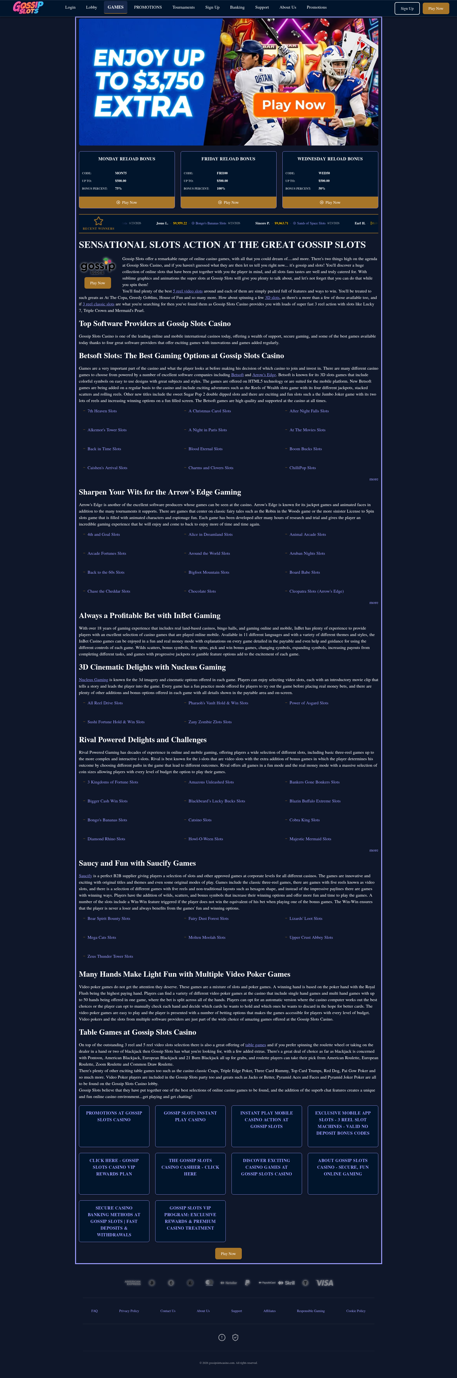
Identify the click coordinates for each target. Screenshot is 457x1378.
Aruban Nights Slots (307, 553)
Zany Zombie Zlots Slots (210, 721)
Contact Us (167, 1310)
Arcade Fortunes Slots (107, 553)
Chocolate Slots (202, 591)
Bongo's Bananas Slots (185, 223)
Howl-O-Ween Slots (206, 838)
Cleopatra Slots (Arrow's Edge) (317, 591)
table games (255, 1044)
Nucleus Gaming (93, 679)
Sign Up (212, 7)
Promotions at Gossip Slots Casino (114, 1116)
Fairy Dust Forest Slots (209, 918)
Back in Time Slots (104, 448)
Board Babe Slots (305, 572)
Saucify (85, 875)
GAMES (116, 7)
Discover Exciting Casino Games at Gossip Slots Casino (266, 1167)
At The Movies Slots (308, 429)
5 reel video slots (188, 291)
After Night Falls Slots (309, 411)
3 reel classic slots (98, 304)
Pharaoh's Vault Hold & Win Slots (218, 703)
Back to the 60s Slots (106, 572)
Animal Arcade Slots (308, 534)
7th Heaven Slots (102, 411)
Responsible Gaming (311, 1310)
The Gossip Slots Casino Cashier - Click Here (190, 1167)
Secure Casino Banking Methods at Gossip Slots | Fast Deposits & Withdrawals (114, 1221)
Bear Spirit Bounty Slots (109, 918)
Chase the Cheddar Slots (109, 591)
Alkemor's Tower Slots (107, 429)
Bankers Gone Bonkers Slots (315, 782)
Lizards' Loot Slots (306, 918)
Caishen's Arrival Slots (107, 467)
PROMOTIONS (148, 7)
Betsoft (237, 374)
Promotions (317, 7)
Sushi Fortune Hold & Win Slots (116, 721)
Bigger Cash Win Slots (108, 801)
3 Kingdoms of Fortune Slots (113, 782)
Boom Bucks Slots (306, 448)
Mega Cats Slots (102, 937)
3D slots (272, 297)
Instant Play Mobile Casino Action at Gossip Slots (266, 1119)
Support (262, 7)
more (373, 479)
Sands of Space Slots (285, 223)
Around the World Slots (209, 553)
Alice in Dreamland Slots (211, 534)
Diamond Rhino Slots (106, 838)
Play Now (436, 8)
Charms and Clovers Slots (211, 467)
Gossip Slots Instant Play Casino (190, 1116)
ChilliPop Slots (303, 467)
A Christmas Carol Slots (210, 411)
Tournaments (183, 7)
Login (70, 7)
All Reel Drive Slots (105, 703)
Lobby (91, 7)
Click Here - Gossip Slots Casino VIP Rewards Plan (114, 1167)
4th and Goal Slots (104, 534)
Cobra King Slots (305, 820)
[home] (32, 12)
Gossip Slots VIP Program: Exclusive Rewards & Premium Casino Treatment (190, 1218)
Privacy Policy (129, 1310)
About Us (287, 7)
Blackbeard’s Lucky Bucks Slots (217, 801)
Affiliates (269, 1310)
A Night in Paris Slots (208, 429)
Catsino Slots (200, 820)
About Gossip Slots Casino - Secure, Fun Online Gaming (343, 1167)
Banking (237, 7)
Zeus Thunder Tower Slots (110, 956)
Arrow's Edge (264, 374)
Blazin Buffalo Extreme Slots (315, 801)
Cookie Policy (356, 1310)
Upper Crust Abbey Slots (311, 937)
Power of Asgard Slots (309, 703)
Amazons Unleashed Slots (211, 782)
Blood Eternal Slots (206, 448)
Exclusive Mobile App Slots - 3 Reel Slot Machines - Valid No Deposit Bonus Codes (343, 1123)
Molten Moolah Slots (207, 937)
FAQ (94, 1310)
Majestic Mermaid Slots (310, 838)
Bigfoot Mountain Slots (209, 572)
